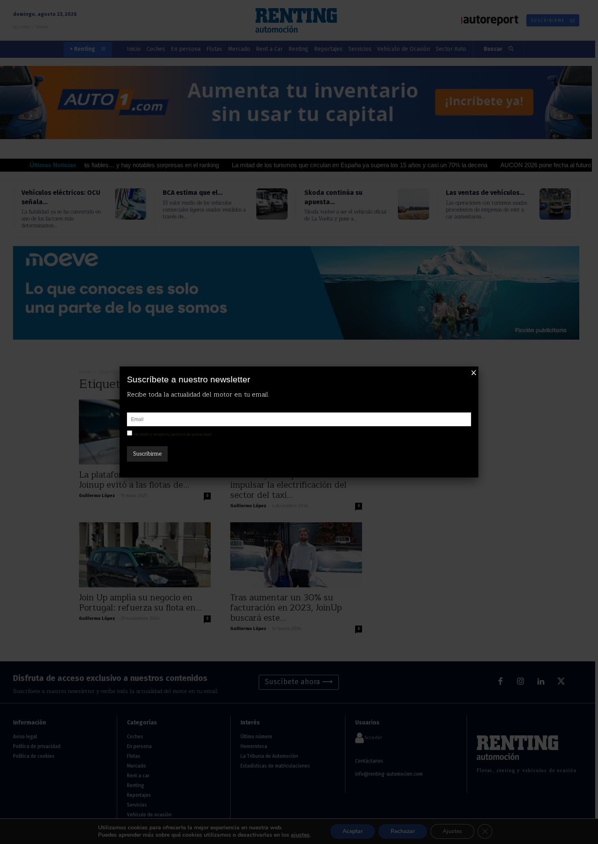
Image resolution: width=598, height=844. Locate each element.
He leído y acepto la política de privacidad (172, 434)
